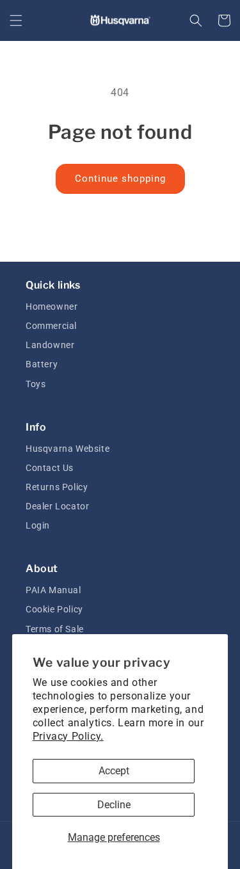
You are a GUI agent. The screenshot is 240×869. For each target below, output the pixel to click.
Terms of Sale (55, 629)
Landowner (50, 345)
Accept (114, 771)
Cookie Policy (54, 609)
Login (38, 525)
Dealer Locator (57, 506)
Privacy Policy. (68, 736)
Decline (114, 805)
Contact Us (50, 468)
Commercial (51, 326)
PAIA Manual (53, 590)
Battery (42, 364)
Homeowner (51, 306)
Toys (35, 384)
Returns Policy (57, 487)
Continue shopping (120, 178)
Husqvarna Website (67, 448)
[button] (16, 20)
